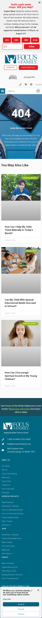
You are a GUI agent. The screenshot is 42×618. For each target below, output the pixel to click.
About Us (6, 460)
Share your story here (19, 409)
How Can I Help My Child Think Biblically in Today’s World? (19, 230)
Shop (4, 529)
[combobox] (21, 91)
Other (32, 46)
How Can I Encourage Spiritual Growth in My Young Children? (21, 375)
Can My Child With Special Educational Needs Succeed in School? (20, 303)
